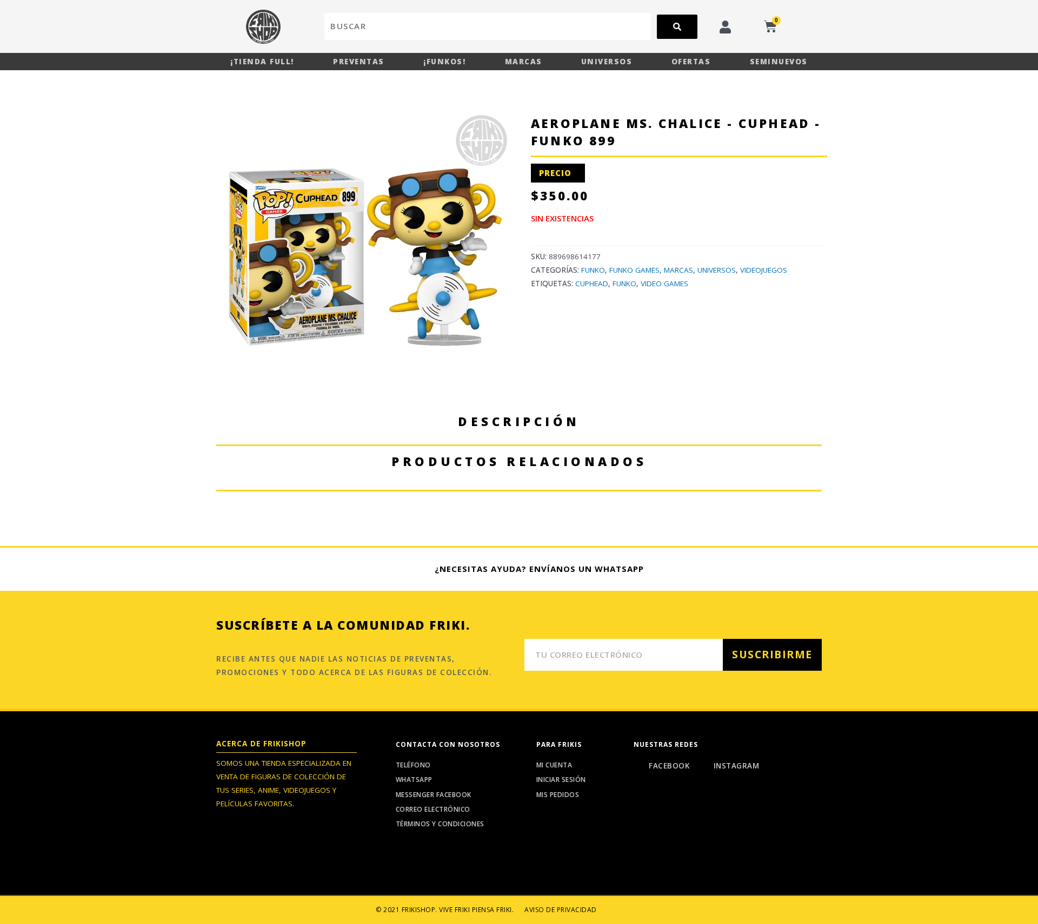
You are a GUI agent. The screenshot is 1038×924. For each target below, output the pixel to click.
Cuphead (591, 283)
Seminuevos (779, 61)
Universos (607, 61)
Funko (593, 270)
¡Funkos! (444, 61)
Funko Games (634, 270)
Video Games (664, 283)
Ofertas (691, 61)
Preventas (358, 61)
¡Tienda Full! (262, 61)
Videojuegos (763, 270)
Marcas (523, 61)
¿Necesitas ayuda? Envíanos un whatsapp (539, 568)
